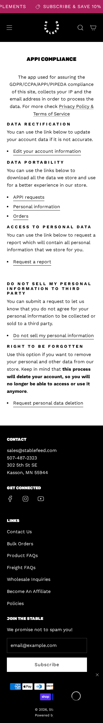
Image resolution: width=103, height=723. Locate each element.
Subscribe (47, 664)
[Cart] (93, 27)
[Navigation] (9, 27)
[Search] (80, 27)
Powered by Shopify (51, 715)
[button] (76, 696)
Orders (20, 216)
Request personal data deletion (48, 403)
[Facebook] (10, 499)
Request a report (32, 261)
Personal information (36, 206)
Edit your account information (47, 151)
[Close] (97, 674)
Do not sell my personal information (53, 335)
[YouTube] (40, 499)
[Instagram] (25, 499)
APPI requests (28, 197)
